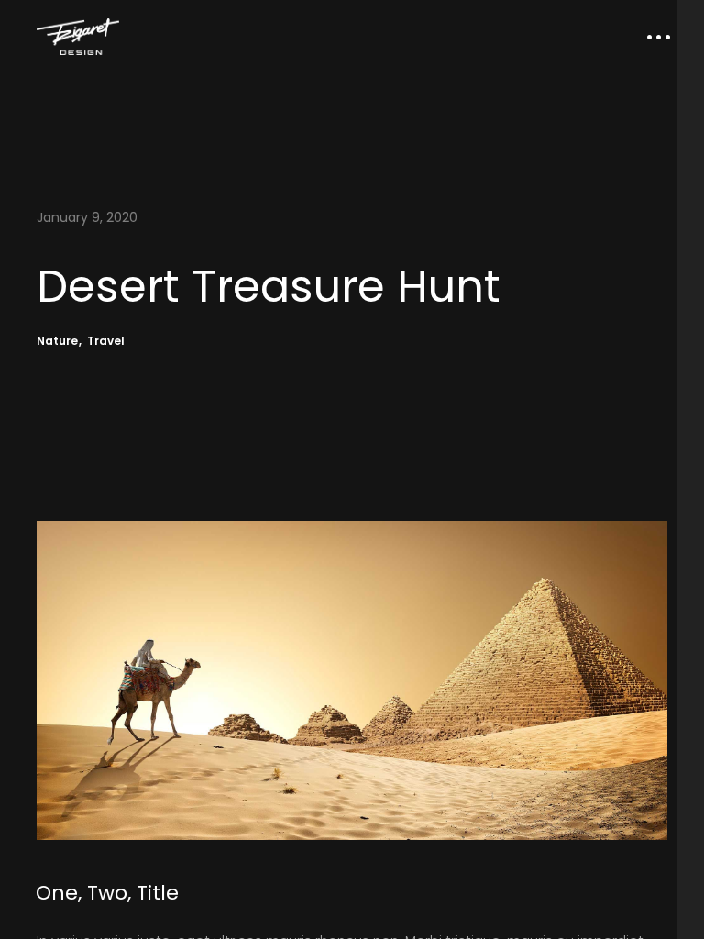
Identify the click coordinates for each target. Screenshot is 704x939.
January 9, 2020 (87, 217)
